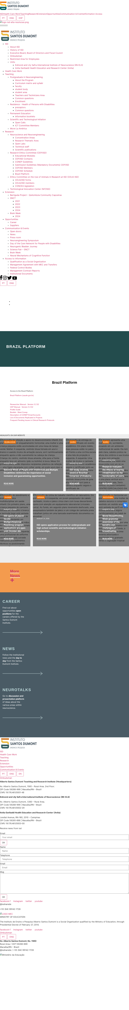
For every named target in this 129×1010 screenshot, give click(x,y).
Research (4, 760)
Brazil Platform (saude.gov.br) (22, 395)
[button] (4, 25)
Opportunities (6, 766)
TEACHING (7, 497)
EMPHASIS (40, 497)
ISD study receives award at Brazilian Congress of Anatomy (80, 473)
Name (3, 847)
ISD (1, 751)
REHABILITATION (9, 442)
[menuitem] (1, 13)
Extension (4, 763)
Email (2, 833)
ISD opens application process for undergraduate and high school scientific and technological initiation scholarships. (63, 528)
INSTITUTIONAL (108, 497)
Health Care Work (8, 754)
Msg (2, 872)
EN (20, 773)
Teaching (4, 757)
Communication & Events (12, 769)
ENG (12, 18)
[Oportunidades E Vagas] (23, 636)
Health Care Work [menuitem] (11, 14)
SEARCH (73, 442)
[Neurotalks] (23, 721)
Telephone (5, 855)
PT (3, 18)
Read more (9, 483)
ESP (21, 18)
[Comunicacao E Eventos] (23, 677)
